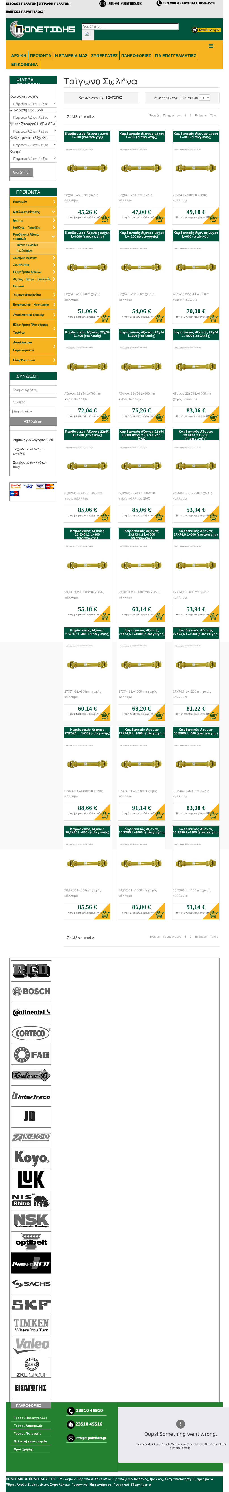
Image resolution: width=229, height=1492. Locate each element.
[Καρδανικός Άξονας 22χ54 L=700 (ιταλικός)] (87, 368)
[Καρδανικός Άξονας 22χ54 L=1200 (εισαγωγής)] (142, 268)
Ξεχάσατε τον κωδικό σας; (29, 464)
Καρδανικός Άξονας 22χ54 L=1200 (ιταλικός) (87, 433)
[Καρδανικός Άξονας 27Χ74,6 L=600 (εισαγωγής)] (196, 566)
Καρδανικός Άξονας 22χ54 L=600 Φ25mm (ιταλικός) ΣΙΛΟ (141, 435)
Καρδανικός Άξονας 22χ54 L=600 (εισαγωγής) (87, 135)
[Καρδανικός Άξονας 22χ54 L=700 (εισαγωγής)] (142, 169)
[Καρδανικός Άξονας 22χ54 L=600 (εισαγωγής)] (87, 169)
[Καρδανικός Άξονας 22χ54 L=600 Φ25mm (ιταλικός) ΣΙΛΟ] (142, 467)
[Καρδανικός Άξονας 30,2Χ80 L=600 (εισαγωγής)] (196, 765)
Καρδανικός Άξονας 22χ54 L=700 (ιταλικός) (87, 334)
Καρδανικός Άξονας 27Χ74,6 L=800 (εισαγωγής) (87, 632)
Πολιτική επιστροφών (30, 1441)
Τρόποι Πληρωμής (27, 1433)
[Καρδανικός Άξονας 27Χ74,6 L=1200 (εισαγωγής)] (196, 666)
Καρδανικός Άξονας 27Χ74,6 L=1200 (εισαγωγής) (196, 632)
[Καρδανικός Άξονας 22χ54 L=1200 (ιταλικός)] (87, 467)
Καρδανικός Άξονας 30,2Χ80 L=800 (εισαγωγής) (87, 831)
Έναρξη (154, 115)
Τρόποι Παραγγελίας (30, 1418)
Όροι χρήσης (24, 1449)
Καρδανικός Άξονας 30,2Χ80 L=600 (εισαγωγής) (196, 731)
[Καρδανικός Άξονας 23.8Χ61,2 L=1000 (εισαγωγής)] (142, 566)
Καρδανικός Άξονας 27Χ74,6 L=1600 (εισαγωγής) (142, 731)
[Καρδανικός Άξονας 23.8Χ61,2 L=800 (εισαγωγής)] (87, 566)
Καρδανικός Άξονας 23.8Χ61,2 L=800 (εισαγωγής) (87, 534)
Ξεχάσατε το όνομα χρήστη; (28, 451)
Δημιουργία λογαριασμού (33, 439)
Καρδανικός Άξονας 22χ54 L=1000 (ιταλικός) (196, 334)
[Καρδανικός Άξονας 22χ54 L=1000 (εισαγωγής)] (87, 268)
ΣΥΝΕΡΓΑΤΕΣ (104, 55)
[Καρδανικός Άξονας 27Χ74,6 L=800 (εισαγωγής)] (87, 666)
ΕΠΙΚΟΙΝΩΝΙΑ (24, 64)
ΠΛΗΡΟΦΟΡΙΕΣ (136, 55)
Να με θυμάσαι (23, 411)
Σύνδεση (35, 421)
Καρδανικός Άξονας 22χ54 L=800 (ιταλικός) (141, 334)
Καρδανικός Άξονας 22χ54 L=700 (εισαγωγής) (141, 135)
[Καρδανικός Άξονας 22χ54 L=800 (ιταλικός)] (142, 368)
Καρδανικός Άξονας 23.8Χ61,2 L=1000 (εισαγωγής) (142, 534)
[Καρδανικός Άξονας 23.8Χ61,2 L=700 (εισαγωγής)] (196, 467)
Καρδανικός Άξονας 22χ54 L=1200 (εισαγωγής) (141, 234)
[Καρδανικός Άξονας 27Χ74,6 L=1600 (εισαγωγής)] (142, 765)
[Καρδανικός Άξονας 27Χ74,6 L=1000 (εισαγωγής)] (142, 666)
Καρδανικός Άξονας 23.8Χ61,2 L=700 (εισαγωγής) (196, 435)
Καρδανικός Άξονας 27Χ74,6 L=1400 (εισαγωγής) (87, 731)
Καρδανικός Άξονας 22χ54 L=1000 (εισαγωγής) (87, 234)
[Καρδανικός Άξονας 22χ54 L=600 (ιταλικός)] (196, 268)
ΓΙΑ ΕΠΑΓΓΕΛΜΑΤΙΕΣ (175, 55)
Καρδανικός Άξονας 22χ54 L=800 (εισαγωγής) (196, 135)
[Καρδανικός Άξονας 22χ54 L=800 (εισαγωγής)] (196, 169)
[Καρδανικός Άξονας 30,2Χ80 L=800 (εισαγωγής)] (87, 864)
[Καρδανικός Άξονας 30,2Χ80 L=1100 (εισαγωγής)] (196, 864)
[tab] (33, 96)
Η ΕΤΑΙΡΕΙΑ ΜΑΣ (71, 55)
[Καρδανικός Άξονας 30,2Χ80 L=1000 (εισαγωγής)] (142, 864)
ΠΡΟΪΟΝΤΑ (40, 55)
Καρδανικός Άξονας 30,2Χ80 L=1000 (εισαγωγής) (142, 831)
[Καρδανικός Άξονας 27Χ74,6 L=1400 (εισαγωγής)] (87, 765)
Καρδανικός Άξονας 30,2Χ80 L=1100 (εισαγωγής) (196, 831)
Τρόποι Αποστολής (28, 1426)
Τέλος (214, 115)
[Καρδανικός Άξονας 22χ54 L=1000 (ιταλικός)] (196, 368)
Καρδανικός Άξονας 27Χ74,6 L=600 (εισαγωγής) (196, 532)
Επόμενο (201, 115)
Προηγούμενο (172, 115)
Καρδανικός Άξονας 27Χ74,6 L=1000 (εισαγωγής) (142, 632)
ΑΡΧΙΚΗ (18, 55)
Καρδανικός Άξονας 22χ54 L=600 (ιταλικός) (196, 234)
